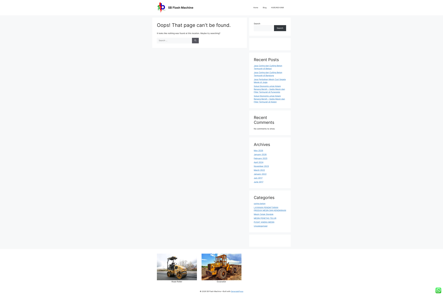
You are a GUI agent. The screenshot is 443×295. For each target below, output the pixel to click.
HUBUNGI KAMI (277, 7)
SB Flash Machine (180, 7)
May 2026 (258, 150)
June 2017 (258, 182)
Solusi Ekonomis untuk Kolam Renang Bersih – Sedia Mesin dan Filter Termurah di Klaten (269, 99)
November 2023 (261, 166)
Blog (264, 7)
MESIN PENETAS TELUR (265, 218)
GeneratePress (237, 291)
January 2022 (260, 174)
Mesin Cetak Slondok (263, 214)
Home (255, 7)
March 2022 (259, 170)
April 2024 (258, 162)
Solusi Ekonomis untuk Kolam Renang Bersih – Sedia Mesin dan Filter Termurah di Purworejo (269, 89)
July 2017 (258, 178)
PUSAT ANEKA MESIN (264, 222)
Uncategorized (260, 226)
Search (257, 23)
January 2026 (260, 154)
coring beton (259, 203)
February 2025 (260, 158)
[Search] (195, 40)
